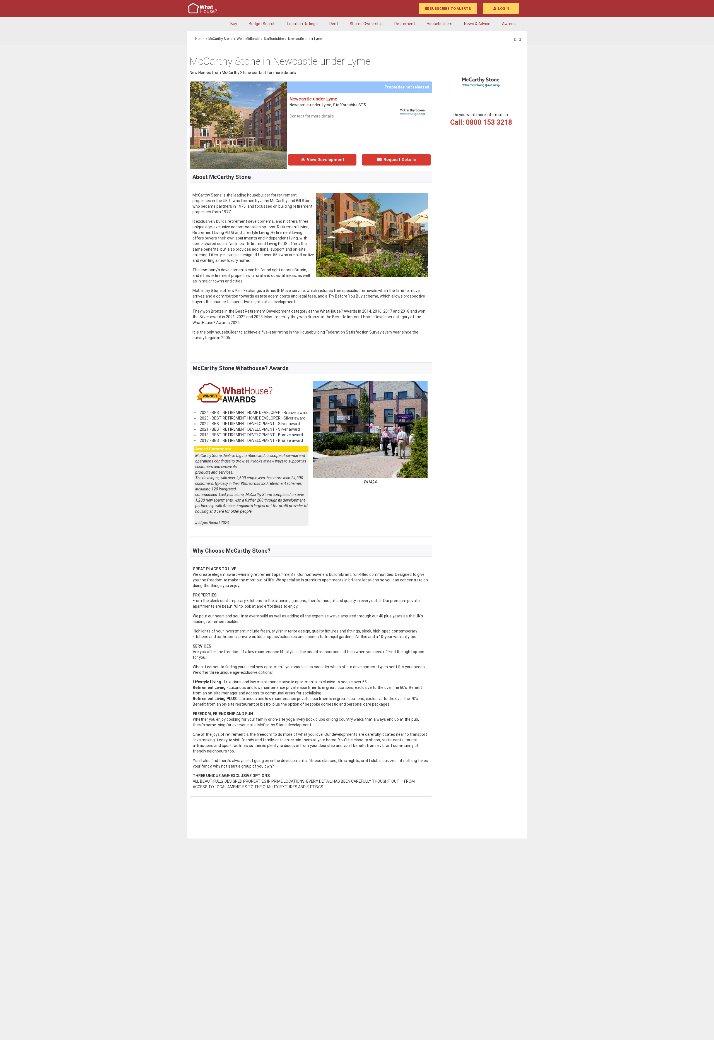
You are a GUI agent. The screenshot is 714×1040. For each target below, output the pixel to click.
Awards (509, 23)
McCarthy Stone (220, 39)
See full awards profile (215, 529)
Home (199, 39)
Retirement (404, 23)
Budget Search (262, 23)
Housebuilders (439, 23)
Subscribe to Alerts (450, 8)
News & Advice (477, 23)
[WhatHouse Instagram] (520, 39)
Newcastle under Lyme (313, 99)
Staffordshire (274, 39)
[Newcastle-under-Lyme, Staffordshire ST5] (268, 84)
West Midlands (248, 39)
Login (503, 8)
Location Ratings (302, 23)
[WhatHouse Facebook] (515, 39)
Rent (333, 23)
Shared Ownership (366, 23)
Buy (233, 23)
